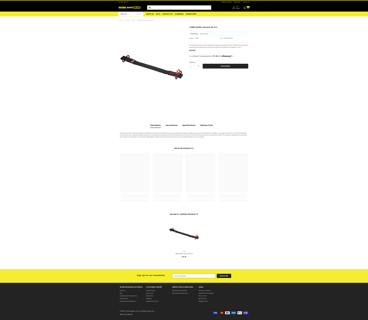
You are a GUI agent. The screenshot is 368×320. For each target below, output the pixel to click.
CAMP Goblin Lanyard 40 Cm (145, 20)
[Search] (179, 7)
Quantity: (192, 62)
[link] (135, 197)
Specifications (189, 125)
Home (120, 20)
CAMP (133, 20)
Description (155, 125)
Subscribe (224, 276)
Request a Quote (227, 2)
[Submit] (149, 7)
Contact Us (246, 2)
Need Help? (237, 2)
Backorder (225, 66)
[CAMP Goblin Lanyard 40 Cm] (184, 234)
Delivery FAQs (206, 125)
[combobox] (179, 7)
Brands (127, 20)
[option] (152, 73)
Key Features (171, 125)
